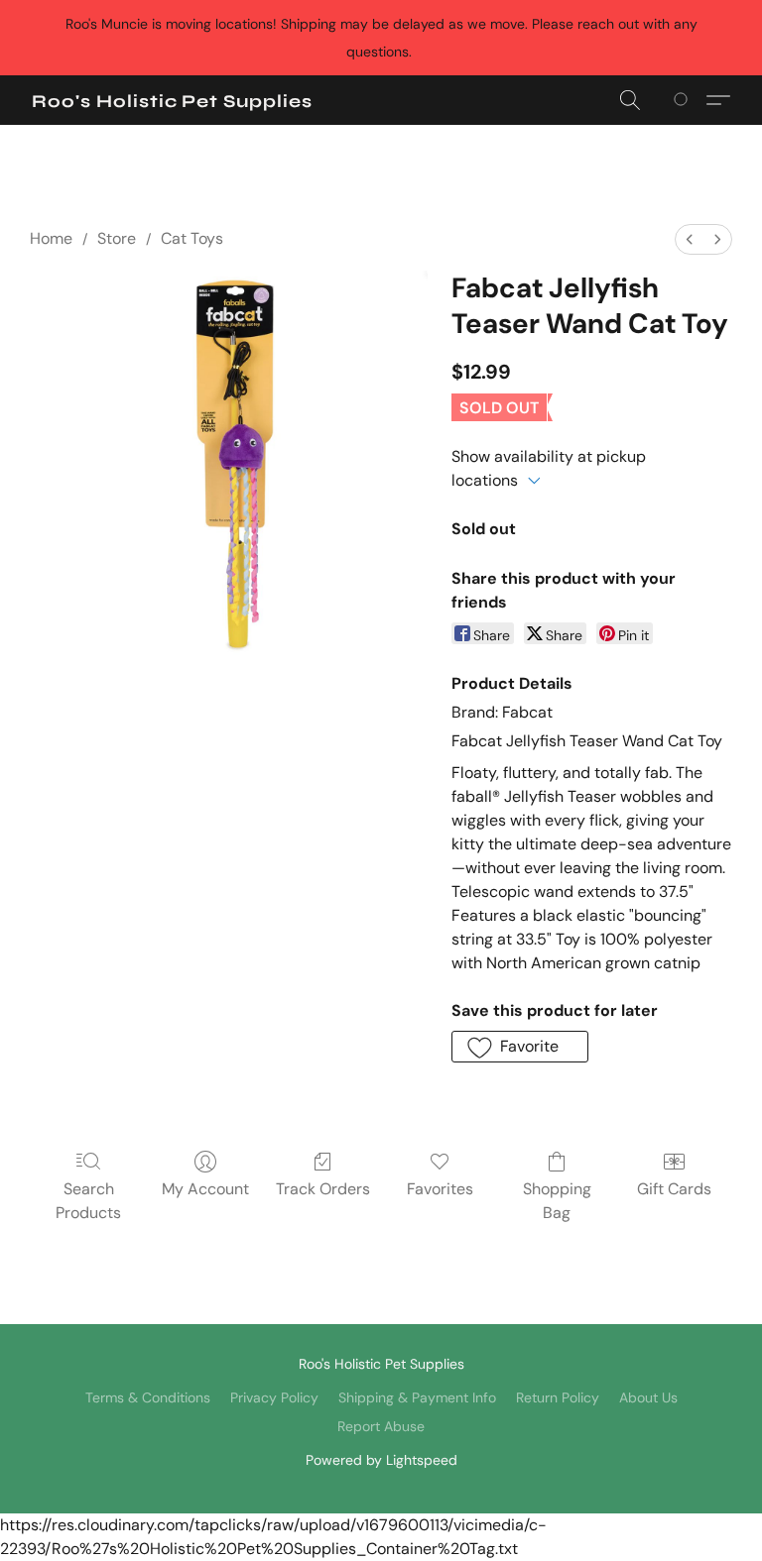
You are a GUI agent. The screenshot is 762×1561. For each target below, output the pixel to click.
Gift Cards (674, 1188)
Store (116, 238)
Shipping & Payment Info (417, 1397)
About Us (648, 1397)
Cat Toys (192, 238)
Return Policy (557, 1397)
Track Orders (323, 1188)
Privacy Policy (274, 1397)
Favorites (440, 1188)
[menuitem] (689, 239)
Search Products (88, 1200)
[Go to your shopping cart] (684, 100)
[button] (172, 101)
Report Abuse (381, 1426)
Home (51, 238)
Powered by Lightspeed (381, 1460)
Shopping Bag (557, 1200)
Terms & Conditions (147, 1397)
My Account (205, 1188)
